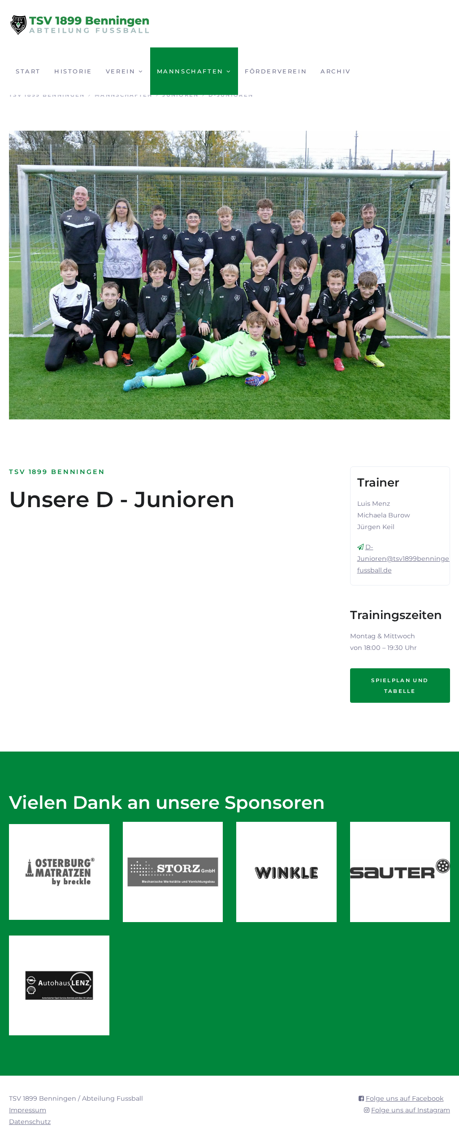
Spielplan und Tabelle (400, 685)
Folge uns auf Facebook (405, 1098)
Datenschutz (30, 1122)
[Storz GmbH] (173, 872)
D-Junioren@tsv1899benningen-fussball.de (406, 558)
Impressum (27, 1110)
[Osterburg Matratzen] (59, 872)
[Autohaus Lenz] (59, 986)
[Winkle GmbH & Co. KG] (286, 872)
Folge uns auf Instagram (410, 1110)
